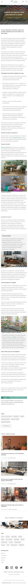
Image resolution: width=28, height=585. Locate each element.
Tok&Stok (21, 544)
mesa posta (4, 542)
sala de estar (14, 544)
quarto (3, 544)
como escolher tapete (6, 416)
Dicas (2, 539)
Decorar (3, 553)
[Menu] (2, 1)
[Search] (26, 1)
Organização (18, 542)
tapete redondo (15, 419)
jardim (22, 539)
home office (9, 539)
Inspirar (3, 560)
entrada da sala (17, 137)
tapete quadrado (5, 419)
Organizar (3, 557)
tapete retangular (5, 421)
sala (8, 544)
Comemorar (4, 555)
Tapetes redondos (5, 147)
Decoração (16, 416)
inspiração (16, 539)
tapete (14, 337)
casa (2, 536)
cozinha (7, 536)
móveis (11, 542)
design (20, 536)
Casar (2, 562)
